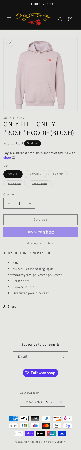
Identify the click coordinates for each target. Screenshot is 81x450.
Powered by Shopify (54, 441)
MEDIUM (38, 175)
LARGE (60, 175)
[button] (9, 19)
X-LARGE (17, 185)
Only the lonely (33, 441)
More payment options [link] (40, 243)
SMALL (15, 175)
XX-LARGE (42, 185)
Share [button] (12, 306)
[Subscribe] (63, 356)
